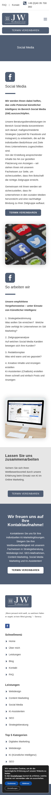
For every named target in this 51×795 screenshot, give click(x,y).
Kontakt (15, 5)
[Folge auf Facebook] (7, 626)
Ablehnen (25, 783)
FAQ (4, 5)
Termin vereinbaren (25, 30)
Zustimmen (11, 783)
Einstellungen (16, 776)
